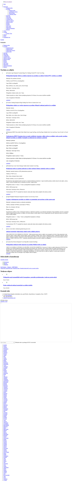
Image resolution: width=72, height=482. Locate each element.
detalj (9, 100)
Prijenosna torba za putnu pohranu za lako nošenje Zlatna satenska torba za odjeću (30, 168)
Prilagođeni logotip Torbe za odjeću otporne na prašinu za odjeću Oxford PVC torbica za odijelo (34, 75)
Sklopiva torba (9, 22)
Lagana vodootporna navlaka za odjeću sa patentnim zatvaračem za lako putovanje (30, 199)
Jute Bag (8, 15)
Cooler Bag (8, 18)
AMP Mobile (15, 267)
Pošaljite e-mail (4, 301)
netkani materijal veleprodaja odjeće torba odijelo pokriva (23, 231)
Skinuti (5, 34)
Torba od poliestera (10, 28)
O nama (5, 32)
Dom (4, 4)
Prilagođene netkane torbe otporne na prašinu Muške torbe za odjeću (26, 244)
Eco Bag (8, 9)
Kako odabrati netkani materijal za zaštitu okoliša (17, 285)
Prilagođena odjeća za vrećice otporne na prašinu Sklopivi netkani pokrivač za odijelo (31, 105)
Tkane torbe (9, 51)
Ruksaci (8, 29)
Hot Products (3, 267)
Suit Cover (8, 25)
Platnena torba (9, 8)
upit (7, 100)
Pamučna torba (16, 268)
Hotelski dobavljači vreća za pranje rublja (29, 268)
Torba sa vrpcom (10, 20)
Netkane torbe (12, 10)
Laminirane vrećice (13, 11)
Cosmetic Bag (9, 19)
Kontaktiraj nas (6, 37)
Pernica (7, 23)
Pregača (8, 24)
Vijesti (4, 31)
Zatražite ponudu (4, 259)
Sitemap (9, 267)
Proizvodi (5, 6)
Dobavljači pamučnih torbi (6, 268)
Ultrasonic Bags (12, 14)
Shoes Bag (8, 27)
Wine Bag (8, 17)
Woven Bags (12, 13)
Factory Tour (9, 33)
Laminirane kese (10, 47)
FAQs (4, 36)
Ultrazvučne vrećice (10, 50)
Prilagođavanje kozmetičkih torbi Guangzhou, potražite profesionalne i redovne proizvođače (30, 277)
